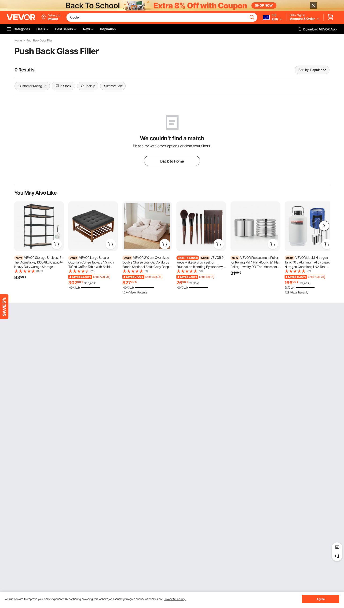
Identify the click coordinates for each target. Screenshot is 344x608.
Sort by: (304, 70)
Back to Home (172, 161)
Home (18, 40)
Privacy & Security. (175, 599)
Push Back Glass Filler (39, 40)
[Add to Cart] (56, 244)
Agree (321, 599)
